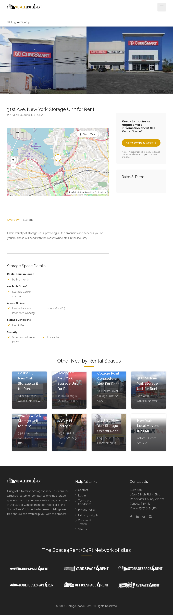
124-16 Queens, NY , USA (26, 115)
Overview (13, 219)
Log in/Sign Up (20, 22)
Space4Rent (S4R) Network (83, 550)
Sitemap (83, 529)
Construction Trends (86, 522)
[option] (129, 60)
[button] (13, 160)
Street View (89, 134)
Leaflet (72, 192)
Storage (28, 219)
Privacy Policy (86, 509)
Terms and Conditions (84, 502)
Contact (83, 490)
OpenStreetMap (87, 192)
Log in (82, 495)
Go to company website (141, 142)
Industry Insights (88, 515)
